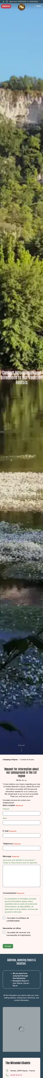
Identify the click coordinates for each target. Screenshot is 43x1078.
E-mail (9, 831)
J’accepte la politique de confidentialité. (17, 919)
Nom (5, 818)
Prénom (6, 809)
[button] (21, 748)
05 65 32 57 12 (16, 1075)
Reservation (6, 6)
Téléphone (12, 843)
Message (11, 856)
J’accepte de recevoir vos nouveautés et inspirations (18, 933)
